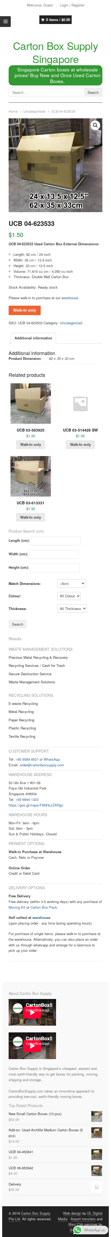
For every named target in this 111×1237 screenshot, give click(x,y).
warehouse (69, 297)
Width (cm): (18, 553)
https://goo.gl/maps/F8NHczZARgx (36, 805)
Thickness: (18, 608)
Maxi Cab (75, 1224)
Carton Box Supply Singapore (55, 52)
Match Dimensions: (25, 583)
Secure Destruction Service (30, 673)
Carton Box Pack (43, 907)
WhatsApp (52, 759)
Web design (72, 1213)
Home (13, 111)
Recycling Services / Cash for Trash (37, 665)
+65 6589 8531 (27, 759)
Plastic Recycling (22, 728)
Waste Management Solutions (32, 681)
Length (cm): (19, 540)
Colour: (15, 595)
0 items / (58, 19)
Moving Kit (17, 907)
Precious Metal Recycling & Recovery (38, 657)
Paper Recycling (21, 719)
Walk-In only (24, 310)
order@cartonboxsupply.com (42, 764)
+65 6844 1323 (27, 799)
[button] (95, 125)
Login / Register (72, 5)
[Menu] (5, 21)
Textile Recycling (22, 736)
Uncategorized (34, 111)
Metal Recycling (21, 711)
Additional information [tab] (33, 337)
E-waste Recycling (23, 703)
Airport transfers (83, 1218)
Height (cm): (19, 567)
